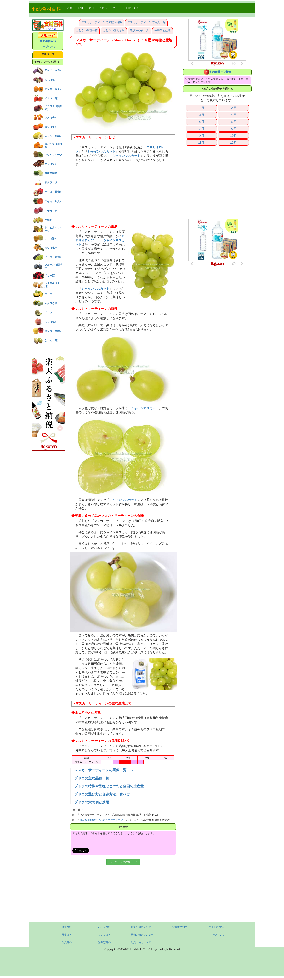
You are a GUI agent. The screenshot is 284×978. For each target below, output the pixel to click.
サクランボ (51, 182)
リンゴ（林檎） (53, 331)
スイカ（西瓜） (53, 201)
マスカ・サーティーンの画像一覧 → (103, 770)
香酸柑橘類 (51, 173)
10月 (233, 135)
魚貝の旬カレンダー (142, 942)
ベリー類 (50, 275)
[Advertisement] (123, 195)
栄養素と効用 (179, 926)
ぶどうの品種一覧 (87, 30)
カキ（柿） (51, 126)
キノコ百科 (104, 934)
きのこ (103, 7)
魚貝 (91, 7)
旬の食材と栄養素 (220, 71)
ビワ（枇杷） (52, 247)
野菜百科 (67, 926)
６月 (233, 121)
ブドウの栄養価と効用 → (95, 802)
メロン (48, 312)
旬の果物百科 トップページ (48, 44)
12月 (233, 142)
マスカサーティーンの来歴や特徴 (101, 22)
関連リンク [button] (132, 7)
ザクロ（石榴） (53, 191)
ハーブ (116, 7)
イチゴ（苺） (52, 98)
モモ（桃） (51, 321)
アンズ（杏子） (53, 89)
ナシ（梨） (51, 238)
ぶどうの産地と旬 (114, 30)
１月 (201, 107)
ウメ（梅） (51, 117)
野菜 (71, 7)
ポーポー (50, 294)
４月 (233, 114)
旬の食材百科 (46, 9)
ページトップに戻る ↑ (123, 861)
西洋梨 (48, 219)
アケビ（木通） (53, 70)
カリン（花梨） (53, 136)
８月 (233, 128)
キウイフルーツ (53, 154)
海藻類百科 (104, 942)
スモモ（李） (52, 210)
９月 (201, 135)
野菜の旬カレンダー (142, 926)
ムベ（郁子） (52, 79)
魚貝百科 (67, 942)
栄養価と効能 (162, 30)
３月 (201, 114)
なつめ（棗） (52, 340)
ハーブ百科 (104, 926)
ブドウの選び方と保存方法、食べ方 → (105, 794)
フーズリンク (217, 934)
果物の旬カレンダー (142, 934)
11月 (201, 142)
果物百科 (67, 934)
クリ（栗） (51, 163)
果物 (80, 7)
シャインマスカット (102, 151)
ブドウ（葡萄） (53, 256)
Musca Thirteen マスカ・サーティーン (101, 819)
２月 (233, 107)
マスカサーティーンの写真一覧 (146, 22)
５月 (201, 121)
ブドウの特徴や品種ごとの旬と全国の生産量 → (112, 786)
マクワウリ (51, 303)
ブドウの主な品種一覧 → (95, 778)
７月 (201, 128)
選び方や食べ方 (139, 30)
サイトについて (217, 926)
